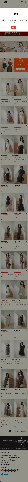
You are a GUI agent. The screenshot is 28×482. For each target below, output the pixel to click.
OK (13, 28)
